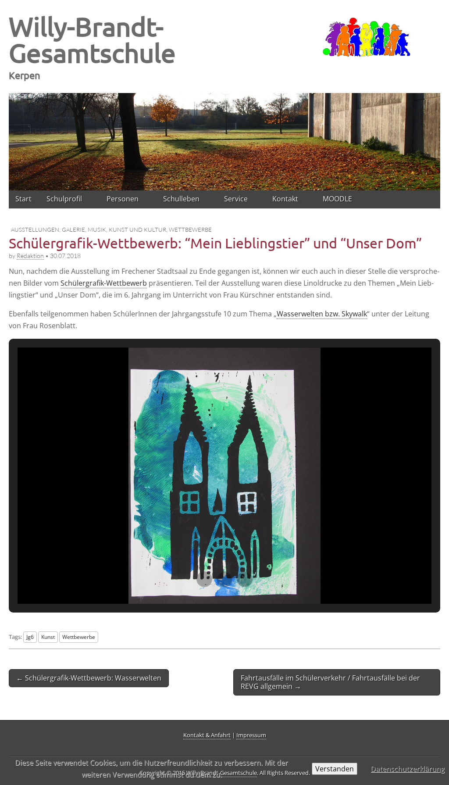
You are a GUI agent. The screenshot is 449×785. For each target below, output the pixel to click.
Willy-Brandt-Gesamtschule (92, 39)
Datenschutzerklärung (408, 769)
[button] (204, 579)
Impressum (251, 735)
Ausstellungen (35, 229)
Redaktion (30, 255)
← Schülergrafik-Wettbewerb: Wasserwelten (88, 678)
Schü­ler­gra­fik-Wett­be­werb (104, 283)
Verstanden (334, 769)
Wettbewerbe (190, 229)
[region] (224, 141)
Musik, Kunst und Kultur (127, 229)
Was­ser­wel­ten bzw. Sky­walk (322, 314)
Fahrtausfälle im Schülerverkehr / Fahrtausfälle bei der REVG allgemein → (330, 682)
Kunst (48, 636)
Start (23, 199)
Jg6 (30, 636)
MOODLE (337, 199)
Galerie (73, 229)
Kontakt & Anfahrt (207, 735)
